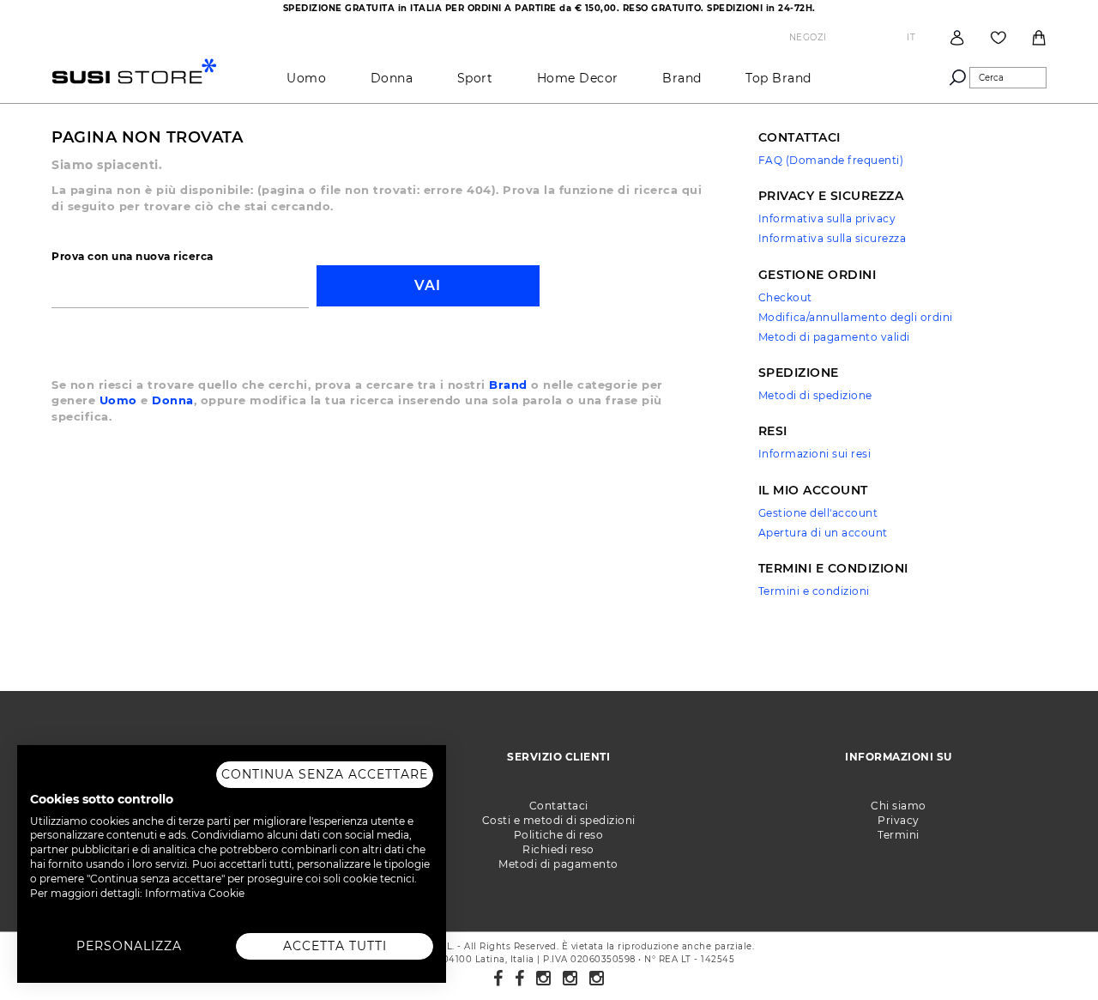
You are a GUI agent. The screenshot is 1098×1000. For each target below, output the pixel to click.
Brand (508, 384)
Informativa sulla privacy (827, 218)
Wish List (998, 37)
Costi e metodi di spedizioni (559, 820)
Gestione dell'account (818, 512)
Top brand (778, 78)
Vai (427, 285)
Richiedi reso (558, 849)
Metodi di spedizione (815, 395)
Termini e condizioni (814, 591)
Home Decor (577, 78)
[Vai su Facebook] (498, 978)
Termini (899, 834)
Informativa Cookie (194, 893)
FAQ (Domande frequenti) (831, 160)
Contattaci (558, 805)
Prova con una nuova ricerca (132, 256)
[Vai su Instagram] (544, 978)
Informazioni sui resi (815, 453)
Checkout (785, 297)
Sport (475, 78)
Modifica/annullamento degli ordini (855, 317)
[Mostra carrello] (1039, 37)
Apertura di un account (823, 532)
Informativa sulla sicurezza (832, 238)
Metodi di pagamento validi (834, 336)
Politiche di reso (559, 834)
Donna (392, 78)
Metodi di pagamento (558, 864)
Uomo (306, 78)
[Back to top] (1050, 952)
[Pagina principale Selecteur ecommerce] (134, 70)
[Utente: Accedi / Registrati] (957, 37)
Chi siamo (898, 805)
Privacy (899, 820)
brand (682, 78)
